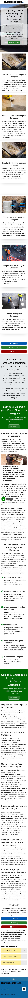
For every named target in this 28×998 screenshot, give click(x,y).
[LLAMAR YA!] (3, 499)
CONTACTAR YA (14, 42)
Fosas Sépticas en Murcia (8, 994)
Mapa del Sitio (5, 989)
